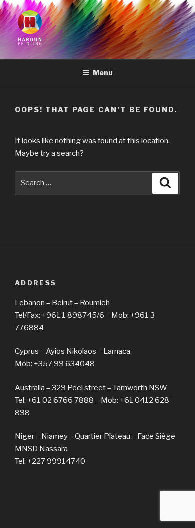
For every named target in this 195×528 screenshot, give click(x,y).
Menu (103, 72)
